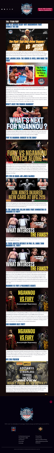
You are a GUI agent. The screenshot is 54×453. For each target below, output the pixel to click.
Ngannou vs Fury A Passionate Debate (21, 285)
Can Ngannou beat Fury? (15, 324)
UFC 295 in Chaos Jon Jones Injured (20, 176)
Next (46, 394)
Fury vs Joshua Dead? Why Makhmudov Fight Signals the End (24, 25)
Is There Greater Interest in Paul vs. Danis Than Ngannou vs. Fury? (25, 244)
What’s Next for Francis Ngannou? (20, 104)
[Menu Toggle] (27, 19)
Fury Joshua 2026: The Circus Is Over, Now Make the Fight (27, 59)
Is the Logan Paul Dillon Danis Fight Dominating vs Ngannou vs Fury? (26, 210)
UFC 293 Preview (12, 359)
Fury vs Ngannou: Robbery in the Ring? (21, 137)
